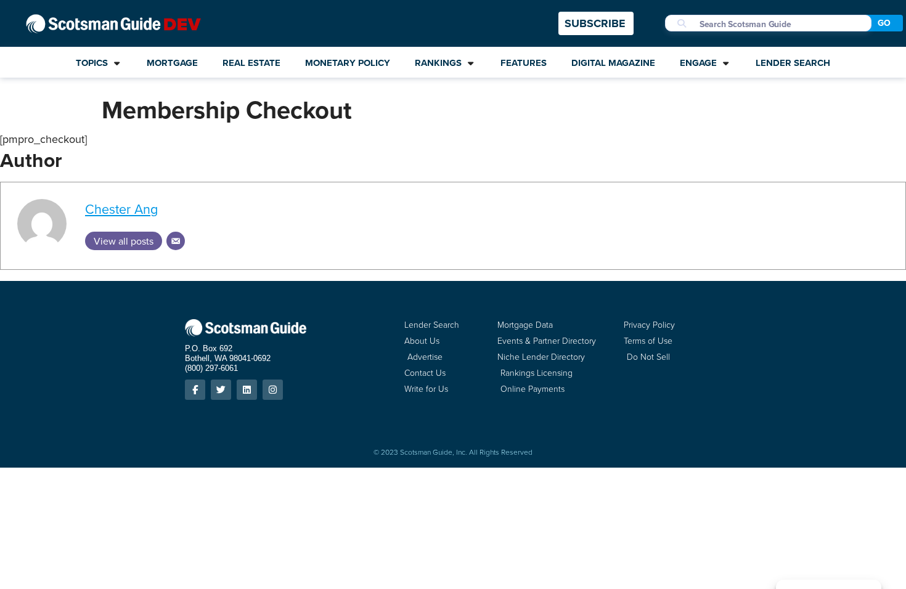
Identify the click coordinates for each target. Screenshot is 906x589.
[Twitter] (221, 390)
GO (884, 23)
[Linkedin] (247, 390)
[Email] (175, 241)
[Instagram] (273, 390)
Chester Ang (121, 209)
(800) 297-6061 (211, 368)
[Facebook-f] (195, 390)
